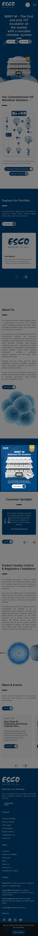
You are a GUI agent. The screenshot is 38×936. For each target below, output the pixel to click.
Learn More (17, 486)
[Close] (34, 448)
